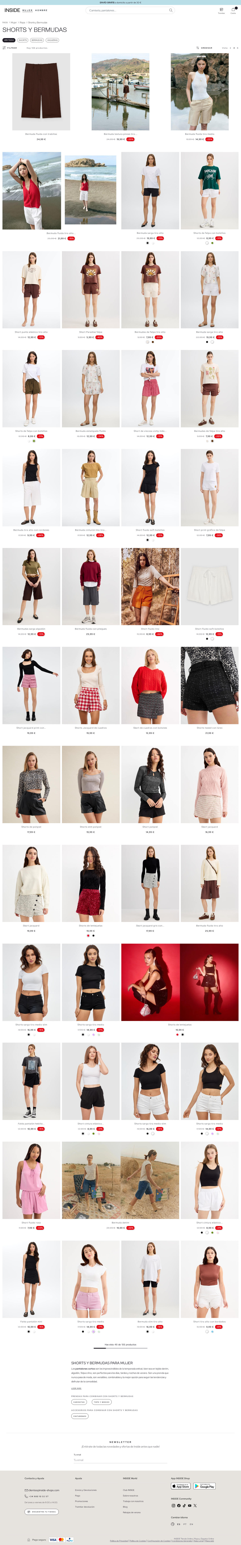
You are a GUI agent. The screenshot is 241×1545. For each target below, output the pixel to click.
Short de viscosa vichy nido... (150, 431)
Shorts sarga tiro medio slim (31, 1024)
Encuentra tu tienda (43, 1512)
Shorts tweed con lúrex (209, 727)
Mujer (27, 10)
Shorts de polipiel (31, 826)
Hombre (41, 10)
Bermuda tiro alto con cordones (31, 530)
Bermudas (37, 40)
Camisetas (79, 1402)
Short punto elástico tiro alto (31, 332)
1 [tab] (95, 56)
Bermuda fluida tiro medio (199, 134)
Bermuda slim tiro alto (150, 1321)
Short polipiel (150, 826)
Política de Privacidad (119, 1541)
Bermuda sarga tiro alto (150, 233)
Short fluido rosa (31, 1222)
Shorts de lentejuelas (90, 925)
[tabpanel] (41, 92)
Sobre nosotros (130, 1495)
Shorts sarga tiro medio (91, 1024)
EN (191, 1524)
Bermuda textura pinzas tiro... (120, 134)
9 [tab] (187, 56)
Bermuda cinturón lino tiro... (91, 530)
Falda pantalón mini (31, 1321)
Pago (77, 1495)
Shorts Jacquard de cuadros (91, 727)
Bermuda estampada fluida (91, 431)
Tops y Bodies (102, 1402)
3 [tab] (98, 56)
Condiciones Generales (182, 1541)
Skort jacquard (209, 826)
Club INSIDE (128, 1490)
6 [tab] (103, 56)
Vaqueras (52, 40)
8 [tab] (106, 56)
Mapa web (209, 1541)
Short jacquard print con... (31, 727)
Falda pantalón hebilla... (31, 1123)
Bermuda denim (120, 1222)
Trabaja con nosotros (133, 1501)
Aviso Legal (198, 1541)
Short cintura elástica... (91, 1123)
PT (185, 1524)
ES (179, 1524)
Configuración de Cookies (159, 1541)
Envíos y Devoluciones (86, 1490)
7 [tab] (105, 56)
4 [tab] (100, 56)
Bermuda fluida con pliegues (91, 628)
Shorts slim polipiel (90, 826)
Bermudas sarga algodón (31, 628)
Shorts (23, 40)
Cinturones (79, 1416)
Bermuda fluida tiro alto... (61, 233)
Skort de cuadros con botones (150, 727)
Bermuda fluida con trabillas (41, 134)
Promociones (81, 1501)
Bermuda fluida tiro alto (209, 925)
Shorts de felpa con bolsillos (210, 233)
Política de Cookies (138, 1541)
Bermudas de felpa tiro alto (150, 332)
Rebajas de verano (132, 1512)
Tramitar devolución (84, 1506)
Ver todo (9, 40)
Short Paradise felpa (90, 332)
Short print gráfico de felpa (209, 530)
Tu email (77, 1455)
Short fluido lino (150, 628)
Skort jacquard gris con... (150, 925)
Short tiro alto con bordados (209, 1321)
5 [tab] (101, 56)
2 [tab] (96, 56)
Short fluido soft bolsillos (150, 530)
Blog (125, 1506)
